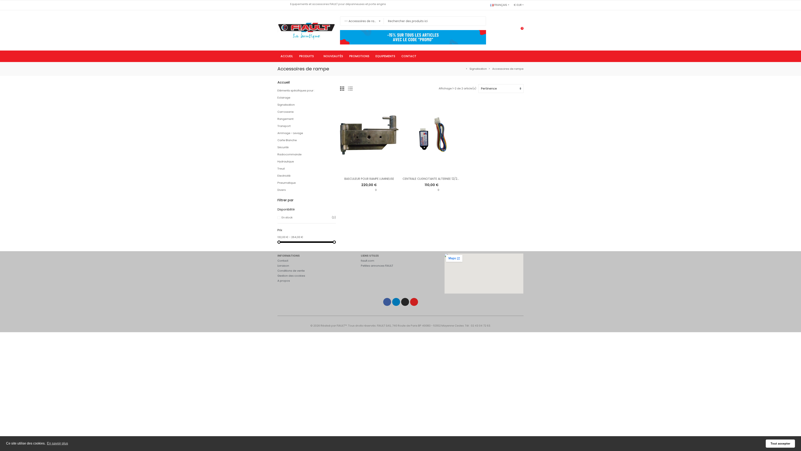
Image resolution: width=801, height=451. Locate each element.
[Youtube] (414, 302)
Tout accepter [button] (780, 443)
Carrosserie (285, 112)
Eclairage (283, 98)
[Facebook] (387, 302)
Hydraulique (285, 161)
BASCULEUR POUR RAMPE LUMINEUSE (369, 179)
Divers (281, 190)
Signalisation (286, 105)
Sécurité (283, 147)
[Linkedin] (396, 302)
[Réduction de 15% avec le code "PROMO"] (413, 37)
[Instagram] (405, 302)
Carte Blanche (287, 140)
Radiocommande (289, 154)
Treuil (281, 169)
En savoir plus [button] (57, 443)
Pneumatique (286, 183)
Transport (284, 126)
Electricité (284, 176)
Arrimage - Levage (290, 133)
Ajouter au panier (369, 171)
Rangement (285, 119)
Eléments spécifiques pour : (296, 90)
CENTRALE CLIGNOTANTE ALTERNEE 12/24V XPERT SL (438, 179)
